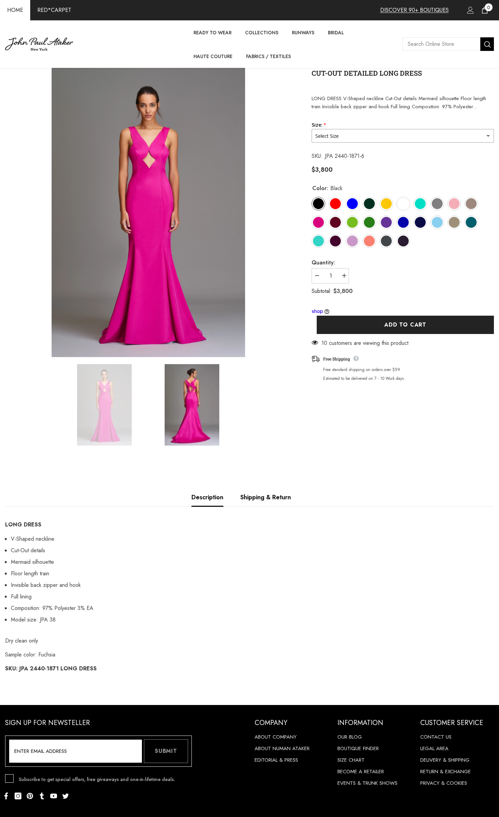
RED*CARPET (54, 10)
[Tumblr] (41, 796)
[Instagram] (18, 796)
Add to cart (405, 325)
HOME (15, 10)
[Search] (448, 44)
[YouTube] (53, 796)
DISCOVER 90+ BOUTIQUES (414, 10)
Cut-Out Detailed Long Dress (367, 73)
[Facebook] (6, 796)
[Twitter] (65, 796)
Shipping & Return (265, 497)
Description (207, 497)
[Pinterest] (29, 796)
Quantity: (323, 262)
